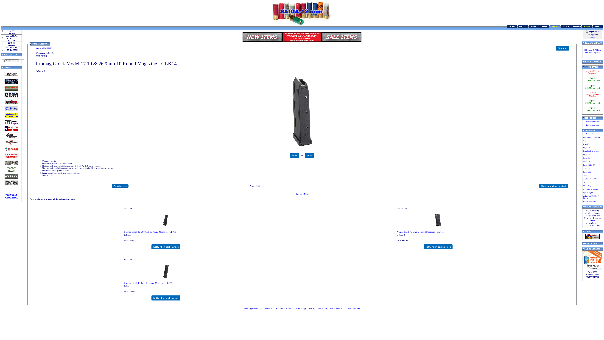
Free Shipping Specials (591, 137)
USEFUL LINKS (270, 308)
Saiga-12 (586, 155)
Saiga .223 (587, 172)
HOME (247, 308)
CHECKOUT (322, 308)
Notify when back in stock (166, 247)
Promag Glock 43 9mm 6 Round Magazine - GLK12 (420, 232)
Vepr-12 (586, 141)
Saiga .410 (587, 161)
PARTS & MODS (286, 308)
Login (593, 38)
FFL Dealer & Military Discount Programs (592, 51)
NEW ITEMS (47, 48)
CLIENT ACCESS (353, 308)
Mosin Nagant (588, 186)
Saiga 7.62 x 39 (589, 165)
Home (37, 48)
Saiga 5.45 (587, 168)
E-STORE (300, 308)
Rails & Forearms (589, 201)
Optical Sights (588, 193)
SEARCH (310, 308)
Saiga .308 (587, 175)
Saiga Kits (586, 148)
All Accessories (588, 134)
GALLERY (256, 308)
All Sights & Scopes (590, 189)
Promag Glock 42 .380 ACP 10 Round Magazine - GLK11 (150, 232)
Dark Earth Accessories (591, 151)
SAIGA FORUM (336, 308)
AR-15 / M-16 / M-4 (590, 179)
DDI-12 (586, 144)
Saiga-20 (586, 158)
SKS (584, 182)
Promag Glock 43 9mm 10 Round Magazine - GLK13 (148, 283)
